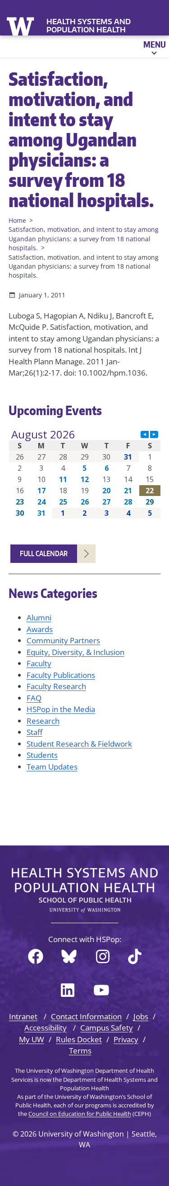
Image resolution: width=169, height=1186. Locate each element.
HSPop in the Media (61, 709)
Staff (34, 732)
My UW (31, 1039)
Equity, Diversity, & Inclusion (75, 652)
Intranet (23, 1016)
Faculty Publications (61, 675)
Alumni (39, 617)
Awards (40, 629)
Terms (80, 1050)
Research (43, 721)
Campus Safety (106, 1027)
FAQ (34, 698)
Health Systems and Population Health (88, 25)
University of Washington (21, 25)
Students (42, 755)
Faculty (39, 663)
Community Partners (63, 640)
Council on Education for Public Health (79, 1114)
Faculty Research (56, 686)
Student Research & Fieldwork (79, 744)
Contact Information (86, 1016)
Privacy (126, 1039)
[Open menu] (154, 46)
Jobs (140, 1016)
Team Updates (52, 766)
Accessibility (45, 1027)
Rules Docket (79, 1039)
